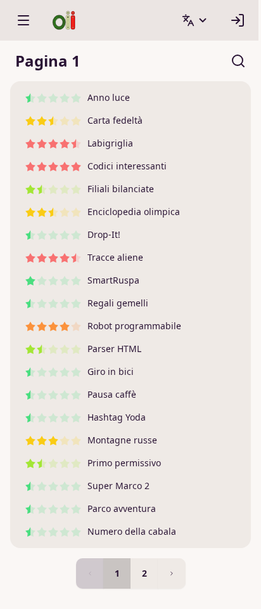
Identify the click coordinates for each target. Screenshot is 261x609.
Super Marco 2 (118, 486)
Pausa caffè (111, 394)
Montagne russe (122, 440)
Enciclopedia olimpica (133, 212)
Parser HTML (114, 349)
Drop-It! (103, 234)
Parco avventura (121, 508)
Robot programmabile (134, 326)
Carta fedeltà (115, 120)
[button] (195, 20)
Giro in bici (110, 371)
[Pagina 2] (172, 573)
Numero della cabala (131, 531)
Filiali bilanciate (120, 189)
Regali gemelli (117, 303)
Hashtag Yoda (116, 417)
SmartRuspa (113, 280)
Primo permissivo (124, 463)
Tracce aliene (115, 257)
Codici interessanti (127, 166)
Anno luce (108, 97)
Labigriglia (110, 143)
